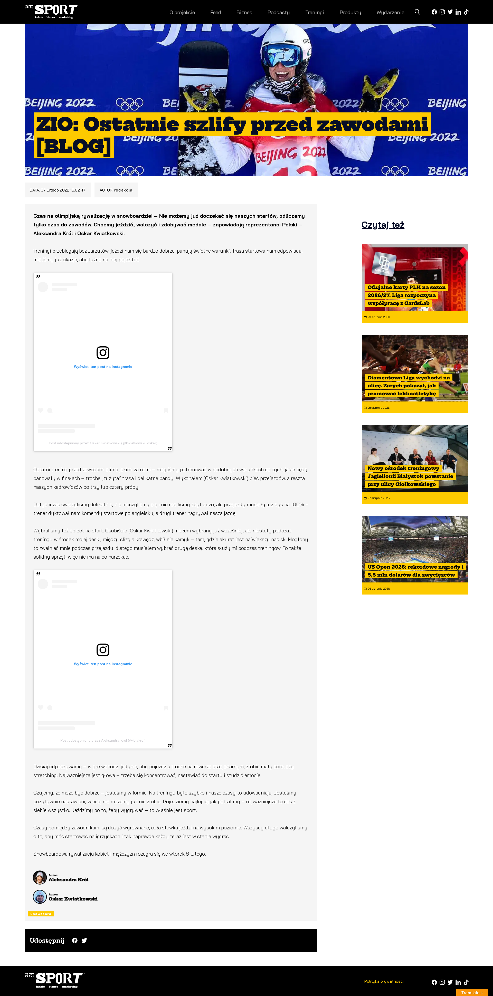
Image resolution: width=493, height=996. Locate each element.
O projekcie (182, 12)
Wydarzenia (391, 12)
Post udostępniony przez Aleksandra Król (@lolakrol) (103, 740)
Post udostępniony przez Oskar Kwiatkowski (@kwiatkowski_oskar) (103, 443)
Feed (215, 12)
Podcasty (279, 12)
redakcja (123, 190)
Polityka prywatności (384, 981)
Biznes (244, 12)
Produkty (350, 12)
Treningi (314, 12)
